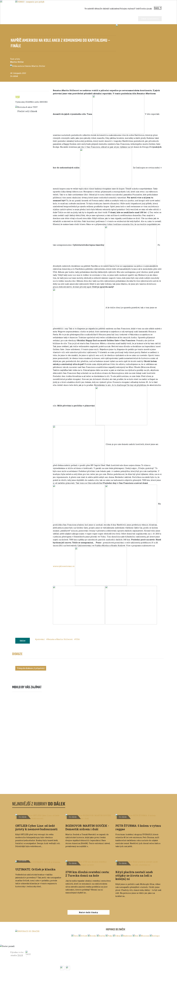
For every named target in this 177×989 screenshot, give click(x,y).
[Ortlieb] (83, 935)
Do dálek (22, 964)
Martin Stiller (17, 62)
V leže (21, 976)
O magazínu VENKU (111, 953)
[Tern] (74, 935)
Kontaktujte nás (109, 957)
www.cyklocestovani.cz (64, 566)
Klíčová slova (66, 952)
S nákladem (24, 968)
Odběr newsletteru (150, 18)
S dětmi (22, 960)
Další (157, 8)
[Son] (135, 935)
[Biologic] (155, 935)
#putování (40, 639)
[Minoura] (144, 935)
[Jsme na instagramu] (68, 967)
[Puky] (109, 935)
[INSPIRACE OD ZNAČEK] (27, 931)
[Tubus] (117, 935)
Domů (21, 952)
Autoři (63, 956)
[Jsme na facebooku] (62, 967)
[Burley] (101, 935)
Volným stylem (25, 972)
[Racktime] (126, 935)
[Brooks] (92, 935)
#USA (77, 639)
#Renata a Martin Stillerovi (59, 639)
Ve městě (22, 956)
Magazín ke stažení (69, 960)
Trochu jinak (24, 980)
